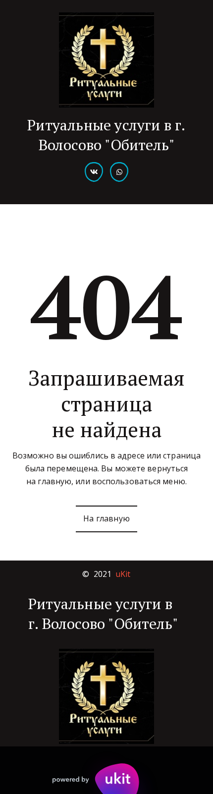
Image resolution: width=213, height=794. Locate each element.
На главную (106, 518)
